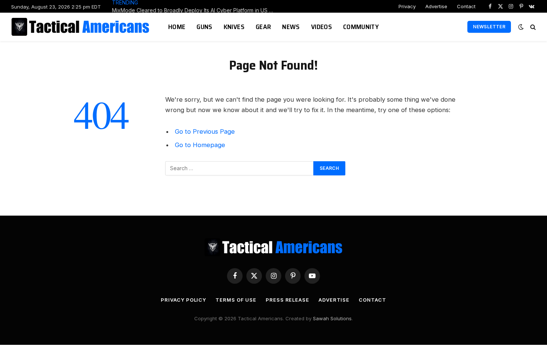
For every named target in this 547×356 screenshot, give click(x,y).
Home (176, 27)
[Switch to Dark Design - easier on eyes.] (520, 27)
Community (361, 27)
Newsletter (489, 26)
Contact (466, 6)
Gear (263, 27)
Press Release (287, 300)
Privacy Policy (183, 300)
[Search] (532, 27)
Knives (234, 27)
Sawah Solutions (332, 318)
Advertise (436, 6)
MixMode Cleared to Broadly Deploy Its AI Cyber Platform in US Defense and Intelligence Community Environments (195, 10)
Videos (321, 27)
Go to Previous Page (205, 131)
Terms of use (235, 300)
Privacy (407, 6)
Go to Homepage (200, 145)
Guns (204, 27)
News (291, 27)
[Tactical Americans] (81, 27)
